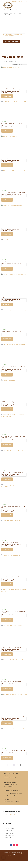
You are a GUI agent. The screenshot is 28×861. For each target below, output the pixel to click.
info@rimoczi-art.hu (11, 818)
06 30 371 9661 (10, 815)
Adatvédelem (10, 856)
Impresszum (18, 856)
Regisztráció (7, 96)
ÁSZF (22, 854)
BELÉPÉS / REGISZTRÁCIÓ (11, 41)
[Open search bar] (3, 857)
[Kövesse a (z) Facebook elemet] (11, 845)
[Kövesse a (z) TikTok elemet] (17, 845)
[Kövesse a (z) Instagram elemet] (14, 845)
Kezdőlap (4, 9)
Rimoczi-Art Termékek (11, 9)
